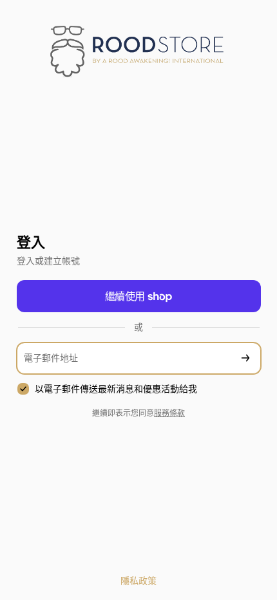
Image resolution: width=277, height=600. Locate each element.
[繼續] (245, 358)
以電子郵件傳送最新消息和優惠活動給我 (116, 389)
